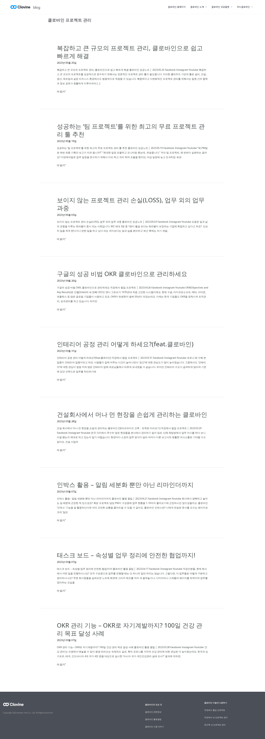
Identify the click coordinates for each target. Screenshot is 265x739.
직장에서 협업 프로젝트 (214, 710)
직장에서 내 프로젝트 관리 (216, 717)
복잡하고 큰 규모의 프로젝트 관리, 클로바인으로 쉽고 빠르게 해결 (130, 52)
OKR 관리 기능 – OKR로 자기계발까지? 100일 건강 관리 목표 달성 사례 (129, 629)
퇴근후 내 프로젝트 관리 (215, 724)
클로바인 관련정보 (153, 712)
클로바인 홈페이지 (177, 6)
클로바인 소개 (197, 6)
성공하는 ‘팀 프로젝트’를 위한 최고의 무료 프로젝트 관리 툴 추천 (131, 130)
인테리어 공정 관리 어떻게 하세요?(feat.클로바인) (125, 344)
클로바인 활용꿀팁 (153, 719)
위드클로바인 (243, 6)
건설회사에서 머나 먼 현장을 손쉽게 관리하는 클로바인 (132, 414)
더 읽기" (61, 91)
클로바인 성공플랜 (220, 6)
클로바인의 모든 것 (153, 704)
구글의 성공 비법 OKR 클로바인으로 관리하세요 (122, 273)
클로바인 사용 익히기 (154, 726)
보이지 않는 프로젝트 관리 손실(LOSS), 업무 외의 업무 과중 (131, 204)
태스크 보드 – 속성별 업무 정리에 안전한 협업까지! (126, 555)
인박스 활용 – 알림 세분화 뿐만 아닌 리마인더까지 (125, 484)
